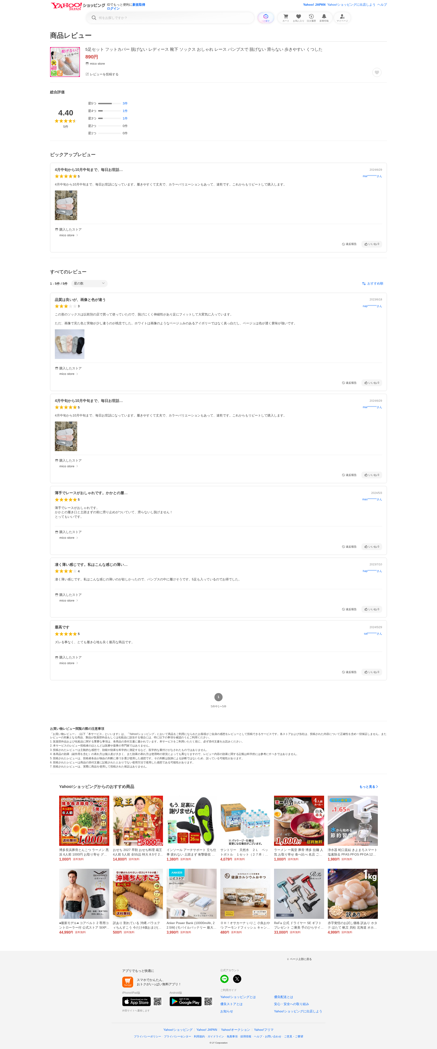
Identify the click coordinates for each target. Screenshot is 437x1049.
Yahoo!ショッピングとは (238, 997)
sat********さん (373, 633)
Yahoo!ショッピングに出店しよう (351, 4)
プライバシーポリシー (147, 1036)
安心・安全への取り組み (291, 1004)
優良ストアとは (231, 1004)
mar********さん (372, 176)
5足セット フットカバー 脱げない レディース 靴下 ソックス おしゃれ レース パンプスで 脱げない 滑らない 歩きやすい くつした (204, 49)
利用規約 (199, 1036)
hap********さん (372, 571)
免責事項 (232, 1036)
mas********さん (372, 499)
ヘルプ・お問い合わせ (267, 1036)
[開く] (66, 205)
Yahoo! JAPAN (314, 4)
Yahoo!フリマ (264, 1029)
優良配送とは (283, 997)
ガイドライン (216, 1036)
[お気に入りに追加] (376, 72)
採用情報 (245, 1036)
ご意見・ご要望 (293, 1036)
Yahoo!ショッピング (178, 1029)
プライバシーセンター (177, 1036)
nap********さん (372, 306)
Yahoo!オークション (235, 1029)
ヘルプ (382, 4)
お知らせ (226, 1011)
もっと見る (367, 786)
